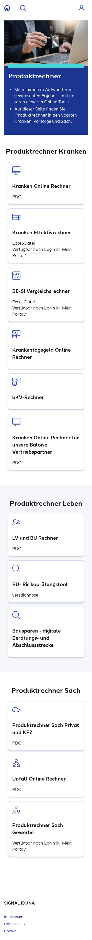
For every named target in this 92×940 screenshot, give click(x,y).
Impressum (13, 917)
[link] (46, 183)
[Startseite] (7, 8)
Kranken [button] (35, 8)
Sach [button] (52, 8)
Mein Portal (81, 8)
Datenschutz (15, 924)
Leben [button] (43, 8)
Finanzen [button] (61, 8)
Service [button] (69, 8)
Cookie (10, 931)
